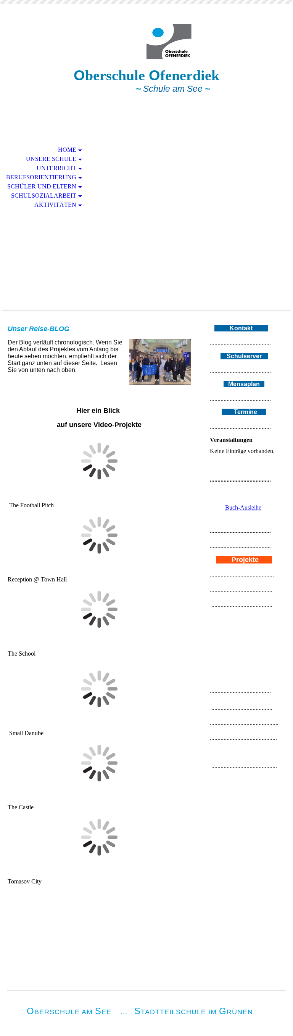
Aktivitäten (55, 204)
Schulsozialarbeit (43, 195)
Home (67, 149)
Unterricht (56, 168)
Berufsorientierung (41, 177)
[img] (146, 41)
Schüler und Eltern (41, 186)
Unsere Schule (51, 159)
